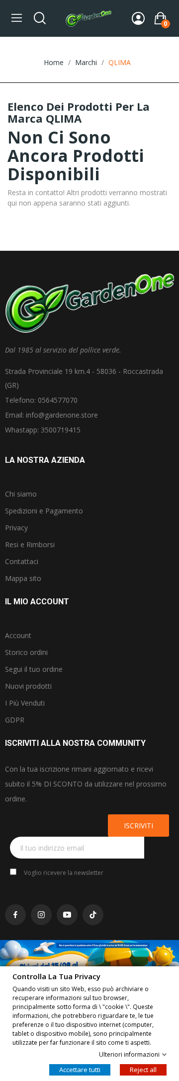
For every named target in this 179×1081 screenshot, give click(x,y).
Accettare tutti (79, 1069)
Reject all (143, 1069)
